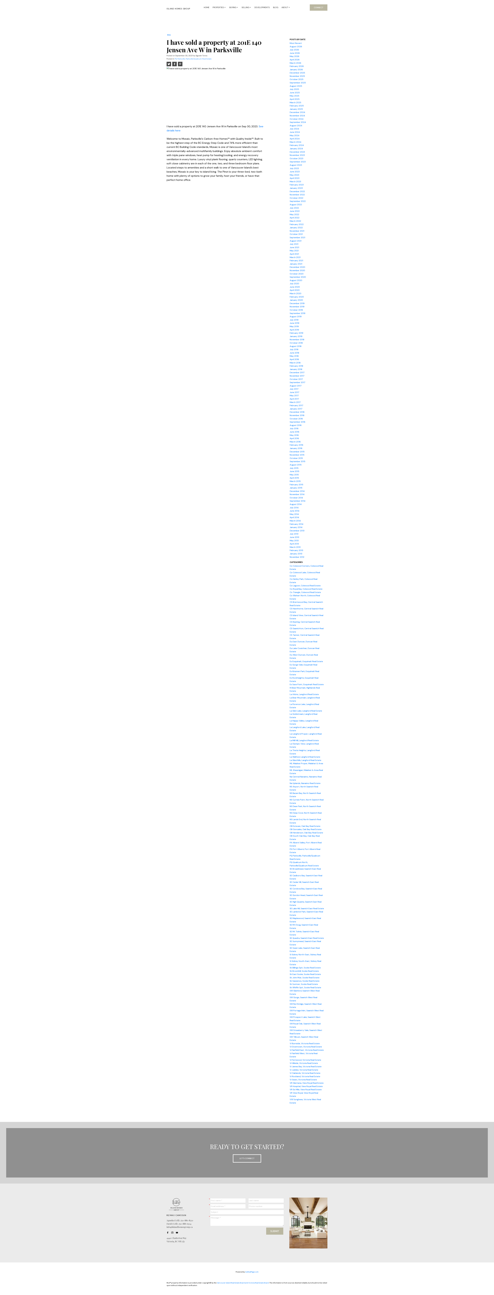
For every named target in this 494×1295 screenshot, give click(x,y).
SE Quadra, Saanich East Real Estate (307, 938)
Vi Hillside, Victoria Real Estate (304, 1063)
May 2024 (294, 135)
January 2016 (296, 448)
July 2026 (294, 49)
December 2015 (297, 451)
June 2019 (294, 323)
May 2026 (294, 56)
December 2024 (297, 112)
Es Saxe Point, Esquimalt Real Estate (307, 684)
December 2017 (297, 372)
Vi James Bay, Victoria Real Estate (305, 1066)
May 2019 (294, 326)
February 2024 (297, 145)
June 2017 (294, 392)
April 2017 (294, 399)
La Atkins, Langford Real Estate (304, 694)
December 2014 (297, 491)
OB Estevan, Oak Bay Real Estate (305, 826)
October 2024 (296, 119)
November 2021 (297, 231)
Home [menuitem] (206, 7)
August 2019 (296, 316)
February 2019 (296, 333)
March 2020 (295, 293)
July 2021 (294, 244)
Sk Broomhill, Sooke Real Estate (304, 971)
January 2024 (296, 148)
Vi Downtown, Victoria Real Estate (306, 1046)
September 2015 (297, 461)
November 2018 (297, 339)
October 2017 (296, 379)
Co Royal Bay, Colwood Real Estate (306, 589)
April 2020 (295, 290)
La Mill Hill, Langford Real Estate (304, 740)
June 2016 (294, 431)
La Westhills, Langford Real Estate (305, 760)
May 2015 (294, 474)
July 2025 (294, 89)
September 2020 (298, 277)
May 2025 (294, 95)
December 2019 (297, 303)
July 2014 (294, 507)
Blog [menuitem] (275, 7)
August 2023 (296, 165)
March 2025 (295, 102)
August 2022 (296, 204)
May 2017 (294, 395)
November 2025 (297, 76)
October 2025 (296, 79)
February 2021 (296, 260)
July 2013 (294, 534)
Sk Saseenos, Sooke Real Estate (304, 981)
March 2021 (295, 257)
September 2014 (297, 501)
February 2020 (297, 296)
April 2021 (294, 254)
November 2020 (297, 270)
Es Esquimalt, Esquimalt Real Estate (306, 661)
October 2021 (296, 234)
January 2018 (296, 369)
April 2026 (294, 59)
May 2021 (294, 250)
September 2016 (297, 422)
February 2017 (296, 405)
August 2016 (296, 425)
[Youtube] (177, 1232)
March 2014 (295, 520)
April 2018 (294, 359)
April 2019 (294, 329)
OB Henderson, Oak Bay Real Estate (306, 832)
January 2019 (296, 336)
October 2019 (296, 310)
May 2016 (294, 435)
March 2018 (295, 362)
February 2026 (297, 66)
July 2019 (294, 320)
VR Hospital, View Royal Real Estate (306, 1086)
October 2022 (296, 198)
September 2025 (298, 82)
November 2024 (297, 115)
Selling (245, 7)
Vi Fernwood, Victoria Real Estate (305, 1060)
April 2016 (294, 438)
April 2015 (294, 478)
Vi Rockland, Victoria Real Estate (305, 1076)
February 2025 (297, 105)
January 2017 (296, 408)
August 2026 (296, 46)
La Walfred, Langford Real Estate (305, 757)
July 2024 (294, 128)
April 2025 (294, 99)
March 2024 (295, 142)
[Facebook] (168, 1232)
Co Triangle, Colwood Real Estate (305, 592)
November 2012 (297, 557)
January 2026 (296, 69)
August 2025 (296, 86)
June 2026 (295, 53)
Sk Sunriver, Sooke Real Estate (304, 984)
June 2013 (294, 537)
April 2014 (294, 517)
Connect (318, 7)
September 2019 (297, 313)
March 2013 (295, 547)
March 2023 (295, 181)
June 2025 (295, 92)
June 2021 (294, 247)
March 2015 (295, 481)
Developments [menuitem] (262, 7)
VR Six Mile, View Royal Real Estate (306, 1089)
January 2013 (296, 553)
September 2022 (298, 201)
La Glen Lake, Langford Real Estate (306, 710)
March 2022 (295, 221)
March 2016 (295, 441)
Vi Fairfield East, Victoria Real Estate (307, 1050)
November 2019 (297, 306)
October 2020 (296, 273)
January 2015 (296, 487)
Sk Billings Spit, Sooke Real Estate (305, 967)
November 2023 (297, 155)
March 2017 (295, 402)
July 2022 (294, 208)
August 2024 (296, 125)
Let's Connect (247, 1158)
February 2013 (296, 550)
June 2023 (295, 171)
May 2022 (294, 214)
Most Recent (296, 43)
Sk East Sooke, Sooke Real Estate (305, 974)
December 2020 (297, 267)
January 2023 (296, 188)
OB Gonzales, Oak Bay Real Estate (305, 829)
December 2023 (297, 152)
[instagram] (173, 1232)
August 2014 (296, 504)
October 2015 (296, 458)
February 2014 (296, 524)
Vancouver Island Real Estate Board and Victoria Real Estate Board (243, 1283)
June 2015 (294, 471)
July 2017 (294, 389)
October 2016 (296, 418)
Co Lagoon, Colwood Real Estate (305, 585)
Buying (232, 7)
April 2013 (294, 543)
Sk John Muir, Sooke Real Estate (304, 977)
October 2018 (296, 343)
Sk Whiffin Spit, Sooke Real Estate (305, 987)
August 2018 (295, 346)
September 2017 (297, 382)
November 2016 (297, 415)
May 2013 (294, 540)
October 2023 (296, 158)
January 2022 (296, 227)
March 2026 (295, 63)
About (284, 7)
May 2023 (294, 175)
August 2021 (295, 240)
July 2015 (294, 468)
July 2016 (294, 428)
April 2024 (295, 138)
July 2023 (294, 168)
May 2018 (294, 356)
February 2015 (296, 484)
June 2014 (294, 510)
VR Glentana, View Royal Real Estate (307, 1083)
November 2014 (297, 494)
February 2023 (297, 184)
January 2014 (296, 527)
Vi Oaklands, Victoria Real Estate (305, 1073)
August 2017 (296, 385)
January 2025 (296, 109)
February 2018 (296, 366)
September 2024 (298, 122)
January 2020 (296, 300)
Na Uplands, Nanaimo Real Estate (305, 783)
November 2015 (297, 455)
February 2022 (297, 224)
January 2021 (296, 264)
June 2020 (295, 287)
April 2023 (294, 178)
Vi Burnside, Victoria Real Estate (305, 1043)
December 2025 (297, 72)
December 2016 (297, 412)
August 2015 (296, 464)
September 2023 (298, 161)
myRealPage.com (251, 1272)
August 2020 (296, 280)
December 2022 (297, 191)
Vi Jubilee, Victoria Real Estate (304, 1070)
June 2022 (295, 211)
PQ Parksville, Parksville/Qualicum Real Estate (193, 59)
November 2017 (297, 375)
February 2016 (296, 445)
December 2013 (297, 530)
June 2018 (294, 352)
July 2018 (294, 349)
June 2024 (295, 132)
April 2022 (294, 217)
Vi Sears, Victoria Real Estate (303, 1079)
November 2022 (297, 194)
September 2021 (297, 237)
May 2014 (294, 514)
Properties (218, 7)
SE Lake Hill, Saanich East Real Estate (307, 908)
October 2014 (296, 497)
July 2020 (294, 283)
